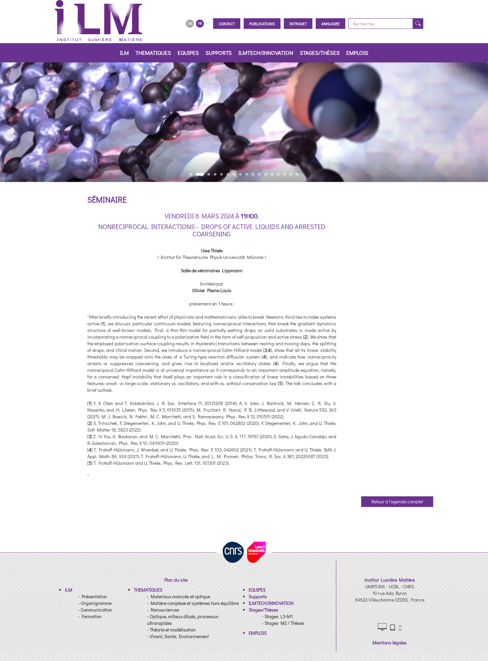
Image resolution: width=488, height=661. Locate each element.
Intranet (298, 23)
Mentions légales (389, 642)
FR (200, 23)
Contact (227, 23)
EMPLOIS (357, 52)
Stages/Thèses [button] (320, 52)
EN (190, 23)
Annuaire (330, 23)
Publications (262, 23)
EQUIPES (188, 52)
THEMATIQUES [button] (153, 52)
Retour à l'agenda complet (397, 501)
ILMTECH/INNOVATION (265, 52)
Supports (218, 52)
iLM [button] (124, 52)
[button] (68, 590)
